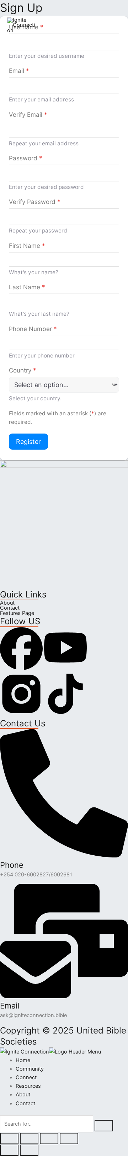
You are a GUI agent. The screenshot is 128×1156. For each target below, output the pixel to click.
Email (19, 70)
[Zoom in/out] (9, 1138)
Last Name (27, 287)
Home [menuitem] (23, 1060)
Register (28, 441)
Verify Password (34, 201)
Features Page (17, 613)
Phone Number (33, 328)
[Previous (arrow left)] (9, 1150)
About (7, 603)
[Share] (49, 1138)
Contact (10, 608)
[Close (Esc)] (69, 1138)
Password (25, 158)
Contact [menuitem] (25, 1103)
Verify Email (28, 114)
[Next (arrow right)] (29, 1150)
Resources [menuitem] (28, 1086)
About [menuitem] (23, 1094)
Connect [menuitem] (26, 1077)
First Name (27, 245)
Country (22, 370)
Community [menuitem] (30, 1069)
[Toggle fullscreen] (29, 1138)
